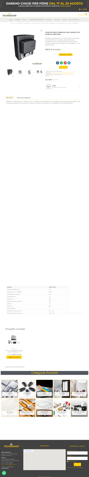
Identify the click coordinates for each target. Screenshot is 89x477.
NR (73, 74)
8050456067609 (67, 74)
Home (11, 19)
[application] (26, 20)
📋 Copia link (63, 67)
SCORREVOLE (27, 23)
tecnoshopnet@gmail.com (8, 464)
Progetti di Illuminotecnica (36, 19)
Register (80, 467)
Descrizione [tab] (9, 97)
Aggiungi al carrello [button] (14, 357)
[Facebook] (79, 9)
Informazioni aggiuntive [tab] (23, 97)
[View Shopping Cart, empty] (85, 14)
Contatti (48, 19)
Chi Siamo (18, 19)
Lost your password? (72, 467)
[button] (79, 14)
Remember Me (72, 461)
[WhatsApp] (81, 9)
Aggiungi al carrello (65, 54)
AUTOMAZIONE (19, 23)
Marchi (65, 19)
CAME (51, 75)
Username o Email (71, 450)
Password (69, 456)
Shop (24, 19)
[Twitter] (83, 9)
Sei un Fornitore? (73, 19)
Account (56, 19)
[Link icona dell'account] (81, 14)
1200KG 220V (35, 23)
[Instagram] (86, 9)
